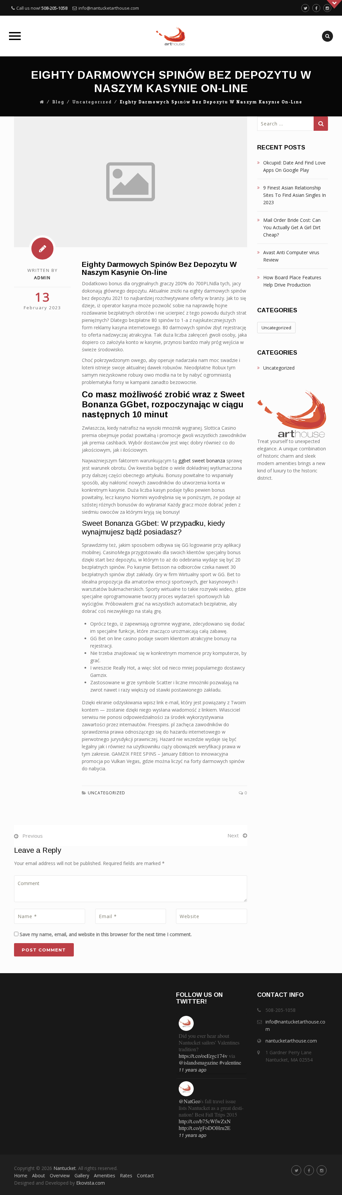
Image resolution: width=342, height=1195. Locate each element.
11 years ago (192, 1069)
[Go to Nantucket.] (42, 102)
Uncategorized (92, 102)
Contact (145, 1175)
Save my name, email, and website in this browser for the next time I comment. (106, 934)
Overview (60, 1175)
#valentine (230, 1062)
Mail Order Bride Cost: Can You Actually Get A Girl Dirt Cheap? (292, 227)
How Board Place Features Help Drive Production (292, 281)
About (38, 1175)
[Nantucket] (171, 36)
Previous (32, 835)
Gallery (81, 1175)
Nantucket (64, 1168)
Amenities (104, 1175)
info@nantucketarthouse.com (108, 8)
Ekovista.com (90, 1183)
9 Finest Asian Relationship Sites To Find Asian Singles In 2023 (294, 195)
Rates (126, 1175)
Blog (58, 102)
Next (233, 835)
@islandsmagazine (198, 1062)
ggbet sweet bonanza (201, 460)
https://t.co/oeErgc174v (203, 1055)
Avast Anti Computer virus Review (291, 256)
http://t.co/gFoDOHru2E (204, 1127)
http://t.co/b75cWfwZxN (205, 1121)
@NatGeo (189, 1101)
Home (20, 1175)
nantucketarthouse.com (291, 1041)
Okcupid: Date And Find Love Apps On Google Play (294, 166)
